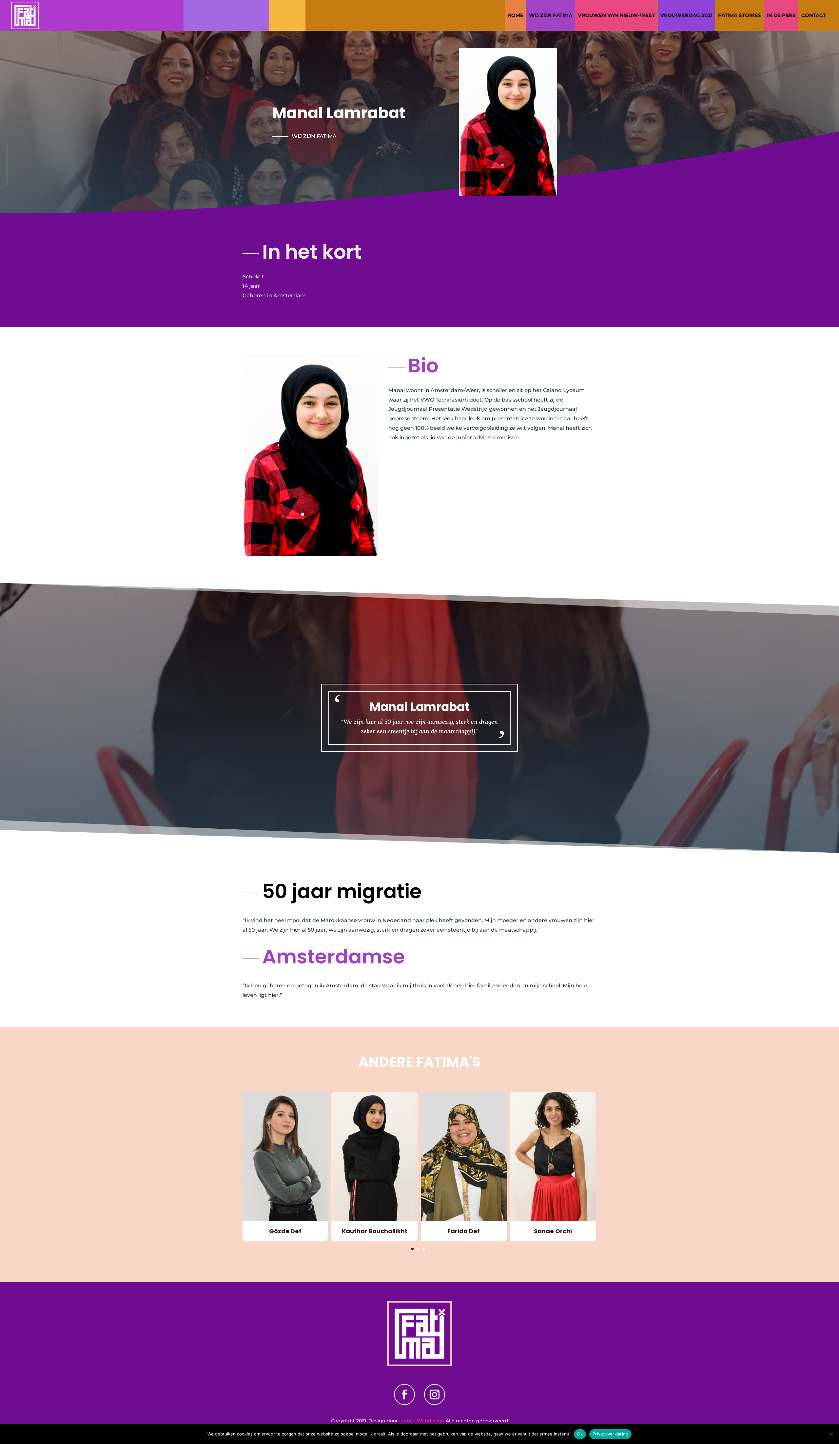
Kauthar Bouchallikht (285, 1231)
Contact (813, 15)
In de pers (781, 15)
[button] (412, 1249)
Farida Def (374, 1231)
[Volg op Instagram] (434, 1394)
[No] (831, 1434)
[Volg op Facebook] (404, 1394)
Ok (580, 1433)
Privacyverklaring (610, 1433)
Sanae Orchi (464, 1231)
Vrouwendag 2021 (686, 15)
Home (515, 15)
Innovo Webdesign (422, 1421)
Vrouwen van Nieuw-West (616, 15)
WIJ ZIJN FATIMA (550, 15)
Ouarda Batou (553, 1231)
